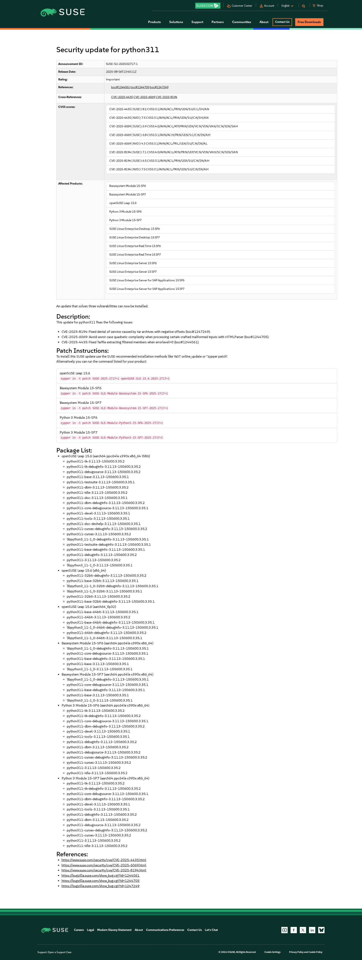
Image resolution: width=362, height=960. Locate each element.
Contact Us (282, 22)
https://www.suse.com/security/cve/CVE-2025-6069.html (104, 865)
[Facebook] (294, 930)
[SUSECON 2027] (207, 6)
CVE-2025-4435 (122, 97)
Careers (79, 930)
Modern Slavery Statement (114, 930)
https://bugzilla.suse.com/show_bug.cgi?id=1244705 (101, 881)
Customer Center (242, 5)
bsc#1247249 (159, 87)
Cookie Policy (315, 952)
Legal (90, 930)
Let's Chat (211, 930)
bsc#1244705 (140, 87)
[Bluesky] (321, 930)
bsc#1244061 (120, 87)
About (139, 930)
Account (269, 5)
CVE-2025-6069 (144, 97)
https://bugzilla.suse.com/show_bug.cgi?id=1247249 (101, 886)
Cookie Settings (272, 952)
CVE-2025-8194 (166, 97)
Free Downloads (309, 22)
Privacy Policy (296, 952)
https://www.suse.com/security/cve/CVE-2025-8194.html (104, 870)
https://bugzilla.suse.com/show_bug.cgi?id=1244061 (101, 875)
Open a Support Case (59, 952)
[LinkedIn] (312, 930)
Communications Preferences (165, 930)
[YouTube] (284, 930)
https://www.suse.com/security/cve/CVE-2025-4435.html (104, 860)
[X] (303, 930)
